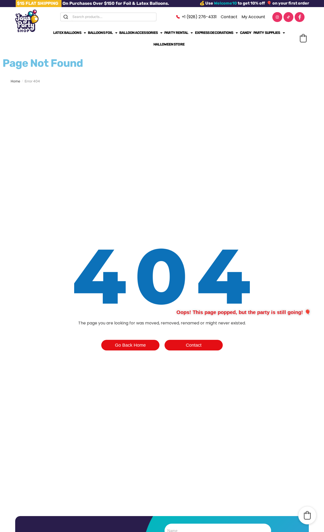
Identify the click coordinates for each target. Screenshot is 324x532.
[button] (303, 38)
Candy (246, 33)
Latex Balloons (67, 33)
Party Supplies (266, 33)
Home (15, 81)
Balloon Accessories (138, 33)
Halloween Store (169, 44)
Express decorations (214, 33)
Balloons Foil (100, 33)
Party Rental (176, 33)
